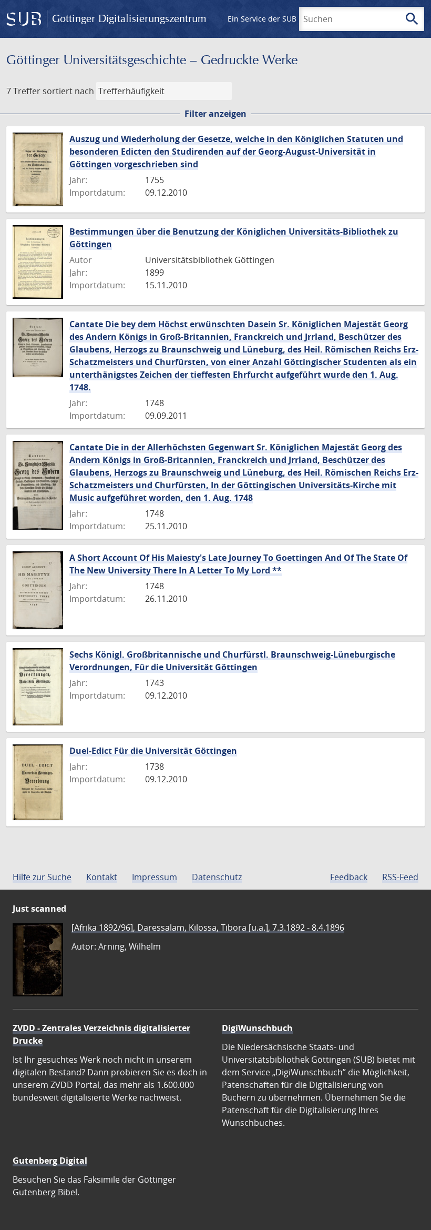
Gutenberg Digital (50, 1160)
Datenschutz (217, 877)
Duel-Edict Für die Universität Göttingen (153, 751)
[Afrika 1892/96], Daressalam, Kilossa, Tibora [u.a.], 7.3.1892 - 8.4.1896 (207, 927)
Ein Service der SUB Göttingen (280, 19)
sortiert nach (68, 91)
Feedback (348, 877)
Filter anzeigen (215, 113)
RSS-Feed (400, 877)
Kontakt (101, 877)
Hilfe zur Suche (42, 877)
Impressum (154, 877)
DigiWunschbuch (257, 1028)
